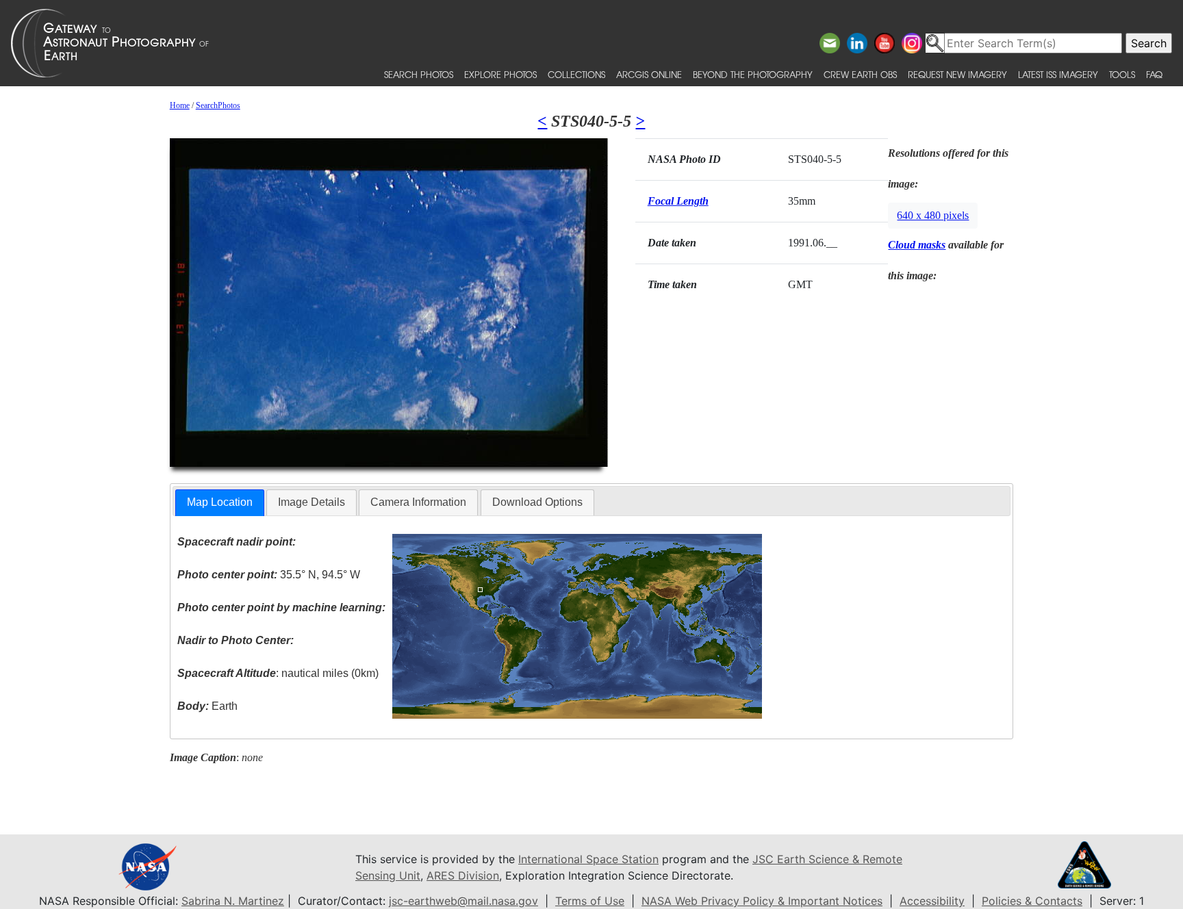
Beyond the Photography (753, 74)
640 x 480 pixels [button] (933, 215)
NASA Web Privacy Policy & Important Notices (761, 901)
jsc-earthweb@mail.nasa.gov (463, 901)
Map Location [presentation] (220, 502)
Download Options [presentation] (537, 502)
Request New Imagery (957, 74)
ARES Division (463, 875)
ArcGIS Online (649, 74)
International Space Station (588, 859)
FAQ (1154, 74)
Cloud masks (916, 245)
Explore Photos (500, 74)
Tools (1122, 74)
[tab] (219, 502)
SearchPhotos (218, 105)
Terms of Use (589, 901)
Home (180, 105)
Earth (207, 706)
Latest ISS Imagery (1058, 74)
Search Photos (418, 74)
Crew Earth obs (860, 74)
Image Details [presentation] (311, 502)
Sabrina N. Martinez (232, 901)
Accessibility (932, 901)
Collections (576, 74)
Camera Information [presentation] (418, 502)
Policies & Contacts (1032, 901)
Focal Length (678, 201)
